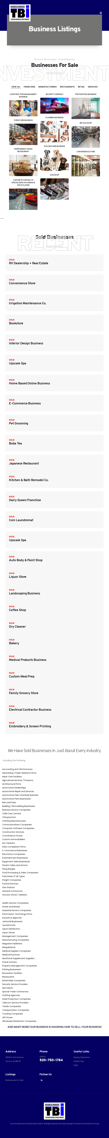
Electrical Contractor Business (30, 710)
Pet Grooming (18, 424)
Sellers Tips (79, 1061)
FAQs (76, 1065)
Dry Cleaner (17, 627)
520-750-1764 (51, 1060)
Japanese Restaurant (24, 464)
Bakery (14, 643)
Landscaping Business (24, 594)
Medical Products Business (27, 660)
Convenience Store (22, 283)
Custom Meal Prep (21, 677)
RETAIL (81, 86)
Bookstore (16, 323)
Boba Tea (15, 444)
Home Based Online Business (29, 384)
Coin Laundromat (21, 520)
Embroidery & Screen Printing (30, 726)
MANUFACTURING (47, 86)
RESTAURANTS (67, 86)
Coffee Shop (17, 610)
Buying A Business (82, 1057)
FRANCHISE (29, 86)
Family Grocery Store (23, 693)
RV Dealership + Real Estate (28, 263)
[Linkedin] (42, 1080)
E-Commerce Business (25, 404)
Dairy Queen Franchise (25, 500)
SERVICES (93, 86)
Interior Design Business (26, 344)
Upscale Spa (17, 364)
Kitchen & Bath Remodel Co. (28, 480)
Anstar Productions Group (87, 1123)
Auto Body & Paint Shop (25, 560)
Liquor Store (17, 577)
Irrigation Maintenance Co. (27, 303)
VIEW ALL (15, 86)
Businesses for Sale (14, 1080)
